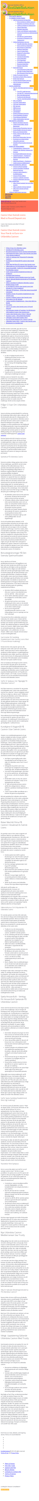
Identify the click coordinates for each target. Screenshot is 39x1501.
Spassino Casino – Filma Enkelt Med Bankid (18, 316)
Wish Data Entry (21, 55)
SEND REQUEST (5, 1490)
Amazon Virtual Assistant (20, 166)
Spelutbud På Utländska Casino (15, 250)
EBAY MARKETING (14, 181)
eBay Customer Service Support (22, 187)
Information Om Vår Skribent (14, 299)
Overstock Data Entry (23, 57)
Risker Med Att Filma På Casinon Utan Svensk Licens (20, 264)
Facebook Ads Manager (24, 97)
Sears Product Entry (22, 51)
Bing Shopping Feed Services (25, 73)
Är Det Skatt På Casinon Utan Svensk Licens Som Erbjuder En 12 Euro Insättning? (19, 287)
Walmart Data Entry (22, 49)
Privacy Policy (15, 1453)
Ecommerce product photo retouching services (21, 140)
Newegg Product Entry (23, 53)
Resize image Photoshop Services (22, 128)
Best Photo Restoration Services (22, 137)
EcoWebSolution (5, 1451)
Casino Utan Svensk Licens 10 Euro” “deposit (18, 314)
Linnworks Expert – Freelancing (21, 155)
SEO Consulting (17, 101)
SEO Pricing (8, 194)
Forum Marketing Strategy (20, 115)
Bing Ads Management (23, 95)
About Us (8, 198)
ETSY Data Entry (21, 60)
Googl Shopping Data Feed (24, 69)
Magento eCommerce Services (25, 24)
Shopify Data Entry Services (24, 44)
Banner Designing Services (20, 122)
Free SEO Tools (10, 1466)
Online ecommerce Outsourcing (26, 25)
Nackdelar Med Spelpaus (13, 275)
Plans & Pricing (9, 1464)
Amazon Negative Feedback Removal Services (21, 169)
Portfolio (8, 196)
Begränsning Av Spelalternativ (14, 323)
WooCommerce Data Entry (24, 46)
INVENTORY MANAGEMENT (16, 146)
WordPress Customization (24, 36)
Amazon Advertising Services (21, 179)
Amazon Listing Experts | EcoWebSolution (20, 173)
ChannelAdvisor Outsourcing (21, 148)
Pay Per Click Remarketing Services (27, 99)
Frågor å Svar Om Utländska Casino (16, 248)
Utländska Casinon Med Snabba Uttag (17, 317)
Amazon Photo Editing (19, 176)
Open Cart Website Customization (26, 31)
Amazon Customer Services (21, 177)
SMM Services (17, 108)
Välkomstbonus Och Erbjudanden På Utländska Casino (21, 266)
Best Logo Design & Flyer (20, 132)
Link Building (16, 112)
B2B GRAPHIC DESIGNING (16, 121)
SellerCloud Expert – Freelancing (22, 161)
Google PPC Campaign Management (27, 93)
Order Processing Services (20, 75)
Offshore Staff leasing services (17, 192)
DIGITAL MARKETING (15, 86)
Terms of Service (10, 1474)
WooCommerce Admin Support (26, 22)
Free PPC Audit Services (23, 91)
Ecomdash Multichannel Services (22, 154)
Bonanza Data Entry (22, 64)
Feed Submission (18, 68)
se (10, 201)
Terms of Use (4, 1453)
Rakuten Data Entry (22, 66)
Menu (2, 11)
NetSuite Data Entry (22, 29)
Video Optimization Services (21, 119)
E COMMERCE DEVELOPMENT (17, 18)
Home (2, 201)
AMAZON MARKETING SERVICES (18, 165)
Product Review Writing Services (22, 80)
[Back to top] (2, 1495)
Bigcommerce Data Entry (24, 47)
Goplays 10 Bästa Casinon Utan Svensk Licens (19, 297)
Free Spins (9, 305)
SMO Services (17, 110)
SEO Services (16, 106)
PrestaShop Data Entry (23, 62)
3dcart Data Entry (22, 27)
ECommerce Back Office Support (22, 77)
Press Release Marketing (20, 117)
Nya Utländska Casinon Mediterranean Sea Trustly (20, 277)
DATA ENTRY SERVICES (15, 16)
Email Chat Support (18, 79)
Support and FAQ (10, 1468)
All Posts (7, 201)
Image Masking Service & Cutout (22, 130)
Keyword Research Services (21, 113)
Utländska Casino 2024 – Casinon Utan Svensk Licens (21, 321)
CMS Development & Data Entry (22, 20)
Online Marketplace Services (21, 42)
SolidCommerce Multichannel (21, 163)
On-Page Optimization (19, 102)
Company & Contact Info (13, 1472)
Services (8, 14)
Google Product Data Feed (24, 71)
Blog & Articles (9, 1470)
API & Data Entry (21, 58)
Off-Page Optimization (19, 104)
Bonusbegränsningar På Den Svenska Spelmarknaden (21, 251)
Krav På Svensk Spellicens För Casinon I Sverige (19, 319)
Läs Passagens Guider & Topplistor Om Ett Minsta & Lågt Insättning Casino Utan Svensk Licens (20, 311)
